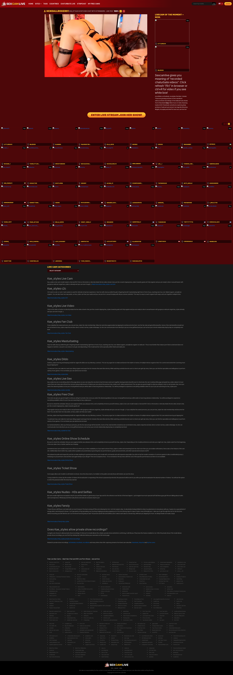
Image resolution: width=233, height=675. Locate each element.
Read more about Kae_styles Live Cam (103, 284)
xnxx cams (88, 638)
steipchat (67, 562)
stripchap (102, 636)
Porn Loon (156, 605)
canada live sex (84, 628)
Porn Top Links (147, 611)
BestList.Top (93, 603)
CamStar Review (73, 601)
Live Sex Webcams (179, 615)
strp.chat (51, 623)
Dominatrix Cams (128, 620)
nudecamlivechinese (180, 611)
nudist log (156, 601)
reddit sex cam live (72, 620)
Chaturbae (86, 620)
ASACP (116, 668)
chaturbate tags (79, 650)
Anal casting (52, 579)
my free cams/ (106, 574)
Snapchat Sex (133, 562)
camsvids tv (120, 625)
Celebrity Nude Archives (107, 589)
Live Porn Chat (173, 623)
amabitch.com (89, 636)
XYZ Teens (162, 583)
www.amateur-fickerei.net (126, 576)
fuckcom (51, 650)
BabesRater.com (53, 652)
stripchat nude (126, 587)
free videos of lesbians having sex (176, 591)
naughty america (138, 603)
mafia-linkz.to (115, 571)
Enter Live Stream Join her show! (116, 115)
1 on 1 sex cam (128, 654)
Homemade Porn (163, 576)
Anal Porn (84, 571)
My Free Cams (94, 4)
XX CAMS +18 (52, 625)
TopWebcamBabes (108, 615)
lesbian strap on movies (152, 589)
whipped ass (68, 571)
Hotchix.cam (106, 618)
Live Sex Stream (164, 613)
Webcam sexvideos (101, 571)
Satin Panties (105, 656)
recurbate (173, 96)
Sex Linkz (151, 652)
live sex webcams (86, 562)
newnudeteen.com (54, 642)
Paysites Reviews (84, 632)
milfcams (86, 615)
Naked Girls (127, 644)
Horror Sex (104, 652)
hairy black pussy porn (130, 640)
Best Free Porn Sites (55, 599)
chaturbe (67, 628)
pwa (161, 618)
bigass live (145, 613)
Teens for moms (122, 605)
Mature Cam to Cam (179, 613)
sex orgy (126, 638)
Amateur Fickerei (181, 576)
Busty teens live (156, 630)
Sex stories (68, 566)
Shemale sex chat (129, 636)
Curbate (184, 96)
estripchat (125, 591)
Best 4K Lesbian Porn (55, 611)
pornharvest (172, 632)
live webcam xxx (177, 654)
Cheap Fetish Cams (157, 625)
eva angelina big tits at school (161, 599)
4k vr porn (52, 564)
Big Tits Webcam (69, 625)
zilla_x (178, 603)
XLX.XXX (176, 620)
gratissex (175, 652)
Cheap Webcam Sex (70, 569)
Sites (37, 4)
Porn (82, 566)
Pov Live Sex (80, 583)
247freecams (127, 642)
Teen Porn (102, 638)
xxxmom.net (126, 613)
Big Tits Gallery (100, 562)
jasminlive (126, 611)
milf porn (179, 569)
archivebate (165, 96)
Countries (54, 4)
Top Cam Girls (105, 654)
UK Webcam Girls (146, 638)
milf (170, 109)
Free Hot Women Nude (179, 648)
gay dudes (155, 623)
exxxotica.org (128, 652)
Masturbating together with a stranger (100, 605)
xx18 (50, 632)
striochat (87, 640)
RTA (112, 668)
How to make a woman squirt (130, 593)
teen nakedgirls (163, 574)
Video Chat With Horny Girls (85, 589)
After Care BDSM (88, 613)
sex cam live (115, 569)
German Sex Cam (163, 581)
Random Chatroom (104, 623)
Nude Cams (68, 564)
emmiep (160, 638)
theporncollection (165, 564)
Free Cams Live (53, 620)
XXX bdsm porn (53, 636)
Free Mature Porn (139, 599)
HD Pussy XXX (79, 656)
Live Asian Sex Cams (148, 615)
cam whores (179, 599)
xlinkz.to (127, 648)
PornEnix (102, 640)
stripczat (51, 574)
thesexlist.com (71, 642)
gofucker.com (53, 613)
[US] (220, 3)
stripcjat (104, 576)
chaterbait (52, 654)
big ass (69, 615)
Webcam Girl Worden (105, 632)
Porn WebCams (157, 607)
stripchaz (179, 607)
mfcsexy (148, 595)
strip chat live (143, 583)
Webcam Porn (121, 607)
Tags (45, 4)
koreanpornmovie (178, 642)
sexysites (169, 587)
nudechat (175, 656)
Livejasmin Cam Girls (147, 644)
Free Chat (58, 430)
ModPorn (71, 599)
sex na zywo (149, 587)
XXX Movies (115, 566)
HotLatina (176, 618)
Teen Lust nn (52, 595)
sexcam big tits (148, 569)
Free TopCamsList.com (96, 599)
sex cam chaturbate (54, 583)
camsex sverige (142, 632)
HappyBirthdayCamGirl (179, 640)
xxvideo (51, 628)
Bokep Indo (132, 569)
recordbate (158, 96)
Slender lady (147, 566)
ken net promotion (178, 650)
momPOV (154, 632)
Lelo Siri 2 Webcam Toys (55, 601)
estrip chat (170, 589)
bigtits (158, 109)
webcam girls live (133, 566)
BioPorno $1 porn (108, 613)
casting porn (179, 583)
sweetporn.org (181, 562)
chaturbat (151, 648)
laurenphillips (147, 564)
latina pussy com (129, 656)
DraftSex (51, 638)
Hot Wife (119, 630)
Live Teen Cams (162, 640)
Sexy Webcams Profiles (145, 576)
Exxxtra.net (176, 644)
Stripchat (81, 4)
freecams (121, 579)
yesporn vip (179, 581)
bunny (178, 574)
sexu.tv (103, 648)
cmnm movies (106, 579)
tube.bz (169, 595)
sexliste (151, 656)
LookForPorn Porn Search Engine (86, 581)
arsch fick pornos (133, 564)
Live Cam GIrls (163, 611)
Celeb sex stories (107, 581)
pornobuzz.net (164, 571)
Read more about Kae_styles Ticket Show (59, 484)
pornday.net (104, 650)
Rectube (178, 96)
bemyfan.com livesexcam (86, 630)
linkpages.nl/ (52, 593)
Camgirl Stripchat (122, 603)
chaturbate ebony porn (73, 636)
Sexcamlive (162, 75)
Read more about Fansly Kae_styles (58, 521)
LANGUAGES (125, 589)
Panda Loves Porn (54, 562)
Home (30, 4)
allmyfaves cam (53, 591)
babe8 (113, 638)
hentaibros (105, 583)
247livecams (115, 562)
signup (228, 4)
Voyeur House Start (54, 607)
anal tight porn (128, 650)
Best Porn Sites (81, 579)
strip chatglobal (164, 566)
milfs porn (148, 591)
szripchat (160, 636)
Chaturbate (135, 542)
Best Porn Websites (80, 648)
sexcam (92, 607)
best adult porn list (72, 638)
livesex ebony (81, 593)
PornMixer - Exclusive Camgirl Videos (59, 589)
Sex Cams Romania (54, 656)
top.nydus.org (141, 623)
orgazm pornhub (90, 644)
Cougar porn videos (72, 613)
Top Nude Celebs (147, 620)
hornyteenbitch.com (172, 593)
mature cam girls (105, 591)
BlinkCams (67, 630)
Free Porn (142, 581)
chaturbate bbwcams (174, 628)
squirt (97, 564)
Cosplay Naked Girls (164, 579)
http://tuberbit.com (54, 587)
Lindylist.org (68, 623)
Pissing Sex (126, 618)
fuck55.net (103, 644)
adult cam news (107, 611)
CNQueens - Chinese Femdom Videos (59, 576)
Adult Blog (179, 579)
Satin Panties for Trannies (91, 611)
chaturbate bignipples (166, 562)
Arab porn (121, 581)
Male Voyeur (102, 625)
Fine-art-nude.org (88, 618)
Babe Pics (88, 642)
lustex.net (179, 601)
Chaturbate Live (68, 4)
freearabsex (104, 595)
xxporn (69, 644)
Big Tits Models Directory (97, 601)
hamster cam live (181, 605)
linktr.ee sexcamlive (85, 625)
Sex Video (140, 630)
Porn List (82, 623)
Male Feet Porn (71, 611)
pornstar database (80, 654)
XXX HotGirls (81, 587)
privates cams (143, 574)
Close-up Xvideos (122, 623)
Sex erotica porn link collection (177, 630)
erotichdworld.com (54, 566)
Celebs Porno (141, 625)
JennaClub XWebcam (124, 583)
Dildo (57, 374)
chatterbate (145, 640)
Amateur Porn (103, 628)
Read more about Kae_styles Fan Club (59, 333)
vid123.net (72, 607)
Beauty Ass (103, 642)
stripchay (162, 569)
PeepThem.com (122, 601)
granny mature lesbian (140, 605)
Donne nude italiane (149, 562)
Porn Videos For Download (124, 628)
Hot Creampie (138, 601)
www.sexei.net (85, 569)
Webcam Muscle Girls (118, 564)
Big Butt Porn (103, 630)
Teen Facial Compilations (130, 615)
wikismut (171, 625)
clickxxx (148, 593)
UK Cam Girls (152, 650)
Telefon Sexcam (100, 566)
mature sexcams (123, 574)
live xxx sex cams (54, 630)
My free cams (151, 542)
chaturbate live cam (144, 579)
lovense (185, 107)
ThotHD (160, 642)
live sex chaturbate (82, 574)
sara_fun (51, 581)
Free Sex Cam (141, 628)
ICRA (120, 668)
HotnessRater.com (163, 644)
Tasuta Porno (125, 595)
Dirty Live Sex (146, 618)
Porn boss (156, 603)
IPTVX (102, 593)
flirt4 (79, 595)
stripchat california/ (80, 652)
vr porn (79, 576)
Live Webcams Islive (147, 636)
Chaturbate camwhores (170, 105)
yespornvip (114, 644)
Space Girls (84, 564)
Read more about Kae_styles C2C (57, 298)
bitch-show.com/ (54, 571)
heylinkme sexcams (147, 642)
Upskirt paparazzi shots (55, 644)
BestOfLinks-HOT (54, 569)
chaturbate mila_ (71, 618)
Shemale (162, 615)
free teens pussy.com (179, 636)
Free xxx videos (153, 654)
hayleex (51, 603)
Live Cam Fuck (181, 564)
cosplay (163, 109)
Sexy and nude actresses (110, 620)
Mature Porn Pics (148, 571)
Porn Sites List (181, 566)
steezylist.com (115, 642)
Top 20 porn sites (157, 628)
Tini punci (98, 569)
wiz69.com (72, 605)
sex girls (162, 620)
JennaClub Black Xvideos (76, 603)
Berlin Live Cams (53, 618)
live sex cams (132, 571)
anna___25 (180, 571)
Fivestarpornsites (122, 599)
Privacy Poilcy (114, 640)
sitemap (51, 615)
